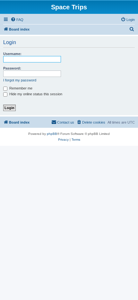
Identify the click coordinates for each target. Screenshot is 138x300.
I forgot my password (19, 80)
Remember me (20, 88)
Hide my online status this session (35, 94)
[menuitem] (17, 19)
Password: (12, 68)
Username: (12, 54)
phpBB (52, 134)
